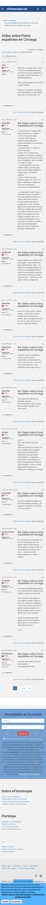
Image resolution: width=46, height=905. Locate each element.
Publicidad (34, 866)
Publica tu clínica (8, 851)
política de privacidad (35, 739)
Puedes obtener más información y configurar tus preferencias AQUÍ (23, 895)
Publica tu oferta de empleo (12, 849)
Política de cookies (9, 868)
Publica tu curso (8, 847)
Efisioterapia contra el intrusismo (14, 799)
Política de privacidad (26, 868)
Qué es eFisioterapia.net (11, 796)
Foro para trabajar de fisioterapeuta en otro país (21, 23)
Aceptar (5, 901)
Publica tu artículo (8, 824)
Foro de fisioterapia (9, 20)
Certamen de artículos (10, 826)
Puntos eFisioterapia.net (11, 829)
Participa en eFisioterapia (11, 822)
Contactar (16, 866)
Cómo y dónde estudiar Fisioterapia (15, 801)
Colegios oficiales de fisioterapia (14, 804)
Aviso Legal (6, 866)
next (24, 688)
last (30, 688)
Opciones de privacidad (23, 881)
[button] (43, 9)
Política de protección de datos (28, 774)
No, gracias (16, 901)
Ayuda (25, 866)
